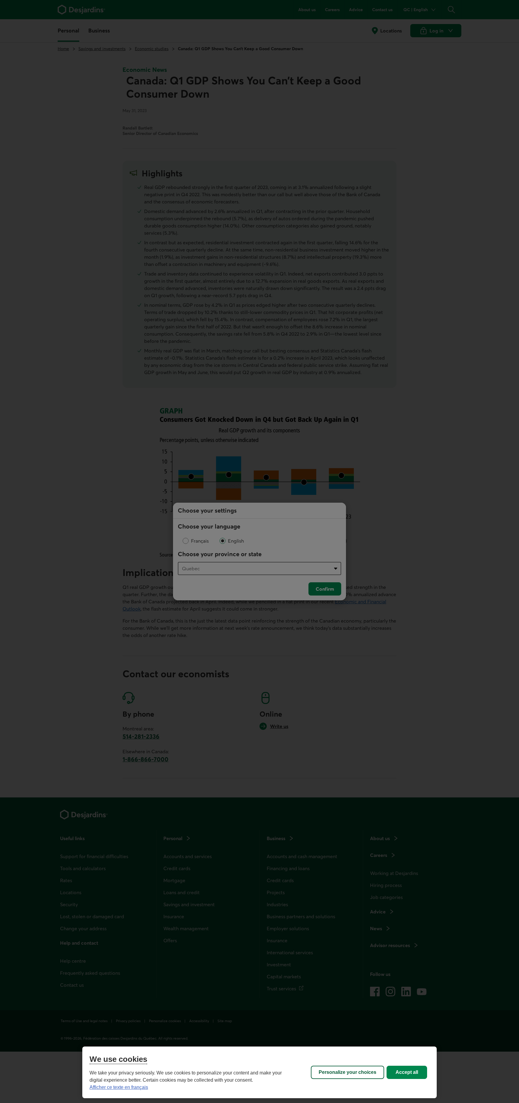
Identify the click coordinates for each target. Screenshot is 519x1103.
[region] (259, 1072)
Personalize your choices (347, 1072)
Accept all (407, 1072)
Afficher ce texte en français (119, 1087)
